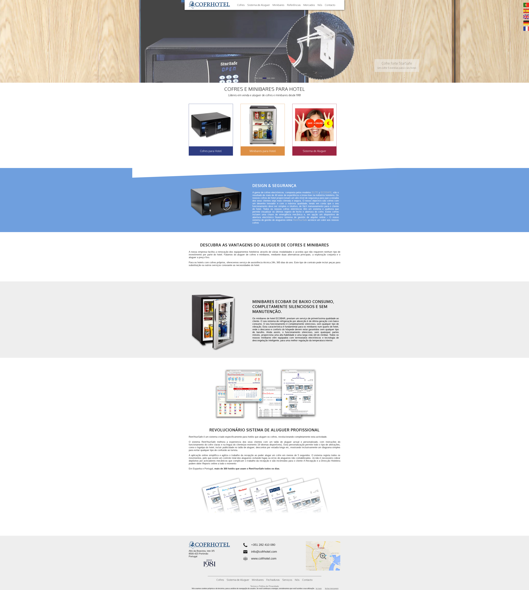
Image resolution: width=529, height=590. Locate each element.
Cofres (241, 4)
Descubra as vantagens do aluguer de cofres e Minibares (264, 244)
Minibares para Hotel (263, 151)
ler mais (319, 588)
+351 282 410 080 (263, 544)
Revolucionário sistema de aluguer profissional (264, 429)
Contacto (330, 4)
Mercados (309, 4)
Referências (294, 4)
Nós (320, 4)
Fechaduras (273, 579)
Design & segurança (274, 185)
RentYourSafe (300, 220)
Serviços (287, 579)
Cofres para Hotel (211, 151)
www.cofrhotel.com (263, 558)
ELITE (315, 192)
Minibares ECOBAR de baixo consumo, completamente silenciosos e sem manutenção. (293, 306)
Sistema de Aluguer (258, 4)
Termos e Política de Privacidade (264, 586)
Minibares (278, 4)
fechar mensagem (331, 588)
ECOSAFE (326, 192)
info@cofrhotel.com (264, 551)
